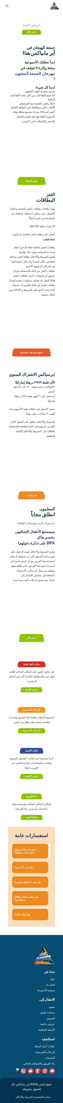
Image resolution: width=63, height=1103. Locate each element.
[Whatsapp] (13, 1071)
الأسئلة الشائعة (46, 1030)
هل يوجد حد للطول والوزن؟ (27, 882)
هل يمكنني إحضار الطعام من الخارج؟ (26, 898)
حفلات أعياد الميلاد (44, 1046)
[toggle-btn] (6, 6)
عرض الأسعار (31, 776)
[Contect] (23, 1071)
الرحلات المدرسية (31, 731)
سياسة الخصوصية (42, 1097)
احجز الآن (31, 32)
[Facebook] (38, 1071)
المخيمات (50, 1058)
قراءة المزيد (32, 817)
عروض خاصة (47, 1024)
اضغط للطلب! (49, 239)
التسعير (51, 1018)
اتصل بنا (50, 985)
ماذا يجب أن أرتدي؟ (23, 867)
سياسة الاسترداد (46, 990)
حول (52, 979)
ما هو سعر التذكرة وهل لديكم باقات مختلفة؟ (25, 851)
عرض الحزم (31, 690)
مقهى (52, 1007)
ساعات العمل (47, 1013)
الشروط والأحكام (24, 1097)
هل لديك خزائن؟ (22, 914)
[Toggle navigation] (7, 6)
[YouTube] (52, 1071)
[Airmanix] (54, 6)
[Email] (30, 1071)
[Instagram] (45, 1071)
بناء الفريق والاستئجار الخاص (39, 1063)
